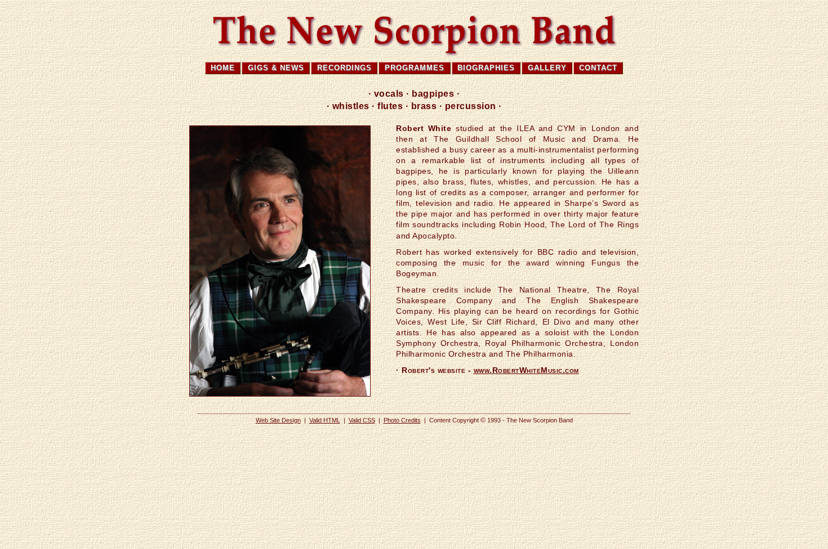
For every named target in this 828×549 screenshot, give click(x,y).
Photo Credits (402, 420)
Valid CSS (362, 420)
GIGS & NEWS (276, 68)
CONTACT (598, 68)
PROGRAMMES (414, 68)
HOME (223, 68)
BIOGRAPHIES (486, 68)
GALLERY (547, 68)
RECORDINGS (344, 68)
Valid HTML (324, 420)
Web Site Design (278, 420)
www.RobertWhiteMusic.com (526, 370)
